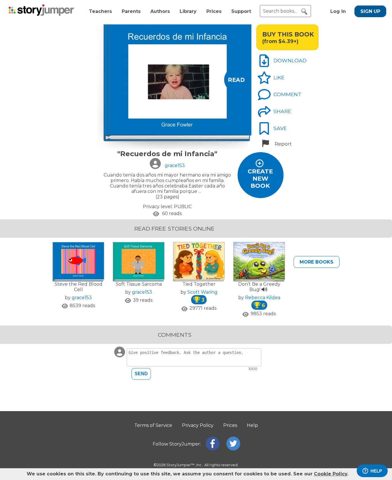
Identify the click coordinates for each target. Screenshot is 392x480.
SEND (141, 373)
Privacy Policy (198, 425)
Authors (160, 11)
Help (252, 425)
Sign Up (370, 11)
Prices (214, 11)
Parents (131, 11)
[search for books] (304, 11)
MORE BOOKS (316, 262)
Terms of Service (153, 425)
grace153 (82, 297)
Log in (338, 11)
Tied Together (199, 284)
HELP (376, 471)
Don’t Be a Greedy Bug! (259, 286)
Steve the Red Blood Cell (78, 286)
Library (188, 11)
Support (241, 11)
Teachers (100, 11)
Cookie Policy (330, 474)
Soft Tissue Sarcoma (139, 284)
